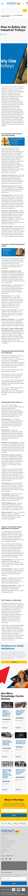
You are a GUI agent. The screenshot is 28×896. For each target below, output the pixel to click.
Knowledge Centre (9, 15)
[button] (14, 863)
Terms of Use (3, 894)
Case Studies (4, 849)
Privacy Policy (9, 894)
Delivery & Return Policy (6, 845)
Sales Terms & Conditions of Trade (8, 840)
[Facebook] (2, 859)
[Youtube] (10, 859)
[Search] (25, 10)
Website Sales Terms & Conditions (8, 843)
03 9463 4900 (19, 657)
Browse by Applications (6, 847)
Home (2, 15)
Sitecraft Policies (4, 838)
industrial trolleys (13, 88)
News (2, 853)
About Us (3, 836)
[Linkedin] (6, 859)
